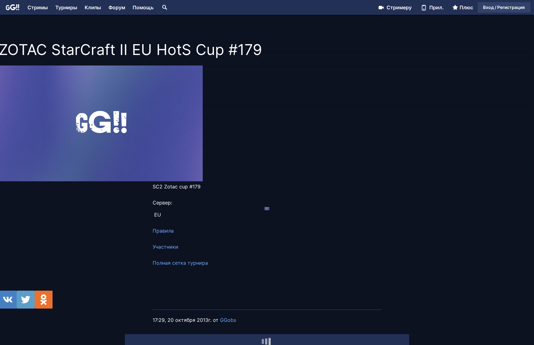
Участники (165, 247)
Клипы (93, 7)
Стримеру (399, 7)
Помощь (143, 7)
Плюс (466, 7)
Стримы (38, 7)
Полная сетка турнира (180, 263)
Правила (163, 231)
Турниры (66, 7)
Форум (116, 7)
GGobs (228, 320)
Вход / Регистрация (504, 7)
